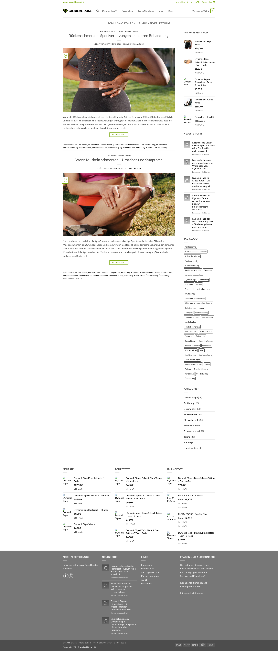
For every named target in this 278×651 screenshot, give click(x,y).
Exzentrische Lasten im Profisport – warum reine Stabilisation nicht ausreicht (203, 146)
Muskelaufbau (117, 31)
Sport (201, 350)
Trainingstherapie (201, 369)
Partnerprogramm (150, 575)
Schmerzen (206, 345)
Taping (207, 364)
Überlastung (190, 378)
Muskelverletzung (70, 147)
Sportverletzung (138, 147)
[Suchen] (97, 11)
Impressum (146, 564)
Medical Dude (137, 44)
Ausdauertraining (192, 265)
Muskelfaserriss (85, 275)
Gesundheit (105, 31)
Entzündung (204, 280)
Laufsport (189, 312)
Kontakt (190, 2)
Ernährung (125, 272)
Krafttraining (150, 144)
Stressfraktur (151, 147)
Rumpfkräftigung (115, 147)
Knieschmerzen (203, 289)
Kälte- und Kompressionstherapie (198, 303)
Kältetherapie (166, 272)
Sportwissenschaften (193, 364)
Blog (170, 11)
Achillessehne (190, 247)
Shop (161, 11)
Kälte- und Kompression (150, 272)
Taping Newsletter (146, 11)
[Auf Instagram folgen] (70, 575)
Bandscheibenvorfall (130, 144)
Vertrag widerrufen (150, 572)
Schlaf (136, 275)
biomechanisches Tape (194, 275)
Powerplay (128, 275)
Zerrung (78, 278)
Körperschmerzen (70, 275)
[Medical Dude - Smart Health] (77, 11)
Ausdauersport (191, 261)
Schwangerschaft (192, 431)
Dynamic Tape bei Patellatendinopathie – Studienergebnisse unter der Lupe (202, 222)
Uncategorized (191, 448)
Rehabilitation (131, 31)
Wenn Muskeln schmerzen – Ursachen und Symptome (119, 160)
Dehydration (115, 272)
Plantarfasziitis (206, 331)
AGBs (197, 2)
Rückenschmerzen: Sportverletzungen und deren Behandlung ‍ (119, 35)
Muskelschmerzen (100, 275)
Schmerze (127, 147)
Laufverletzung (201, 312)
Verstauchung (68, 278)
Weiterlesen (119, 134)
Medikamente (207, 317)
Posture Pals (127, 11)
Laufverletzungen (192, 317)
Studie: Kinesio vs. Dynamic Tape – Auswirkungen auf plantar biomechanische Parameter (201, 202)
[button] (180, 2)
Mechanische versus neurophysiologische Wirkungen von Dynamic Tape (202, 164)
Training (188, 369)
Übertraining (164, 275)
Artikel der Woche (192, 256)
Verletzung (162, 147)
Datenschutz (147, 568)
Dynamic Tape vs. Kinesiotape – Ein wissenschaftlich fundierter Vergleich (202, 182)
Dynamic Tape (108, 11)
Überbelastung (152, 275)
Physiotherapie (85, 147)
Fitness (199, 284)
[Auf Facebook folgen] (65, 575)
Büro (142, 144)
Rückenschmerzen (99, 147)
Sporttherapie (190, 355)
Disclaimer (146, 583)
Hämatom (135, 272)
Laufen (201, 308)
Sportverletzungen (192, 360)
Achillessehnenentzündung (196, 251)
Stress (142, 275)
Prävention (200, 336)
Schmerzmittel (191, 350)
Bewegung (208, 270)
